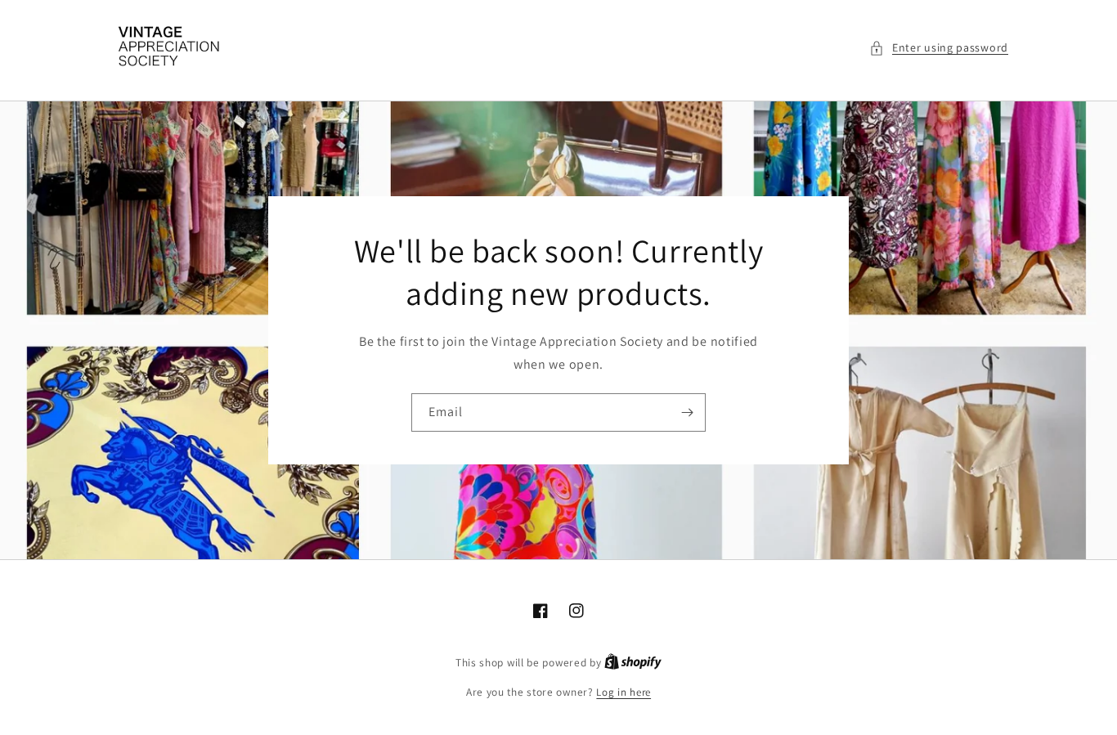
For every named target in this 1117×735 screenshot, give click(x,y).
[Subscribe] (687, 412)
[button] (938, 48)
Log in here (623, 692)
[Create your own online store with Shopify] (633, 663)
